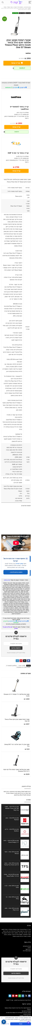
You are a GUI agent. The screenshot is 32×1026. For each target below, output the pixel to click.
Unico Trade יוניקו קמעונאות (23, 667)
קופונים (29, 1011)
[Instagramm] (23, 995)
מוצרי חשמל (10, 7)
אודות (29, 947)
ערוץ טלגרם (12, 621)
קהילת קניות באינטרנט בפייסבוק (22, 1000)
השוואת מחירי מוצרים (18, 7)
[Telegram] (10, 995)
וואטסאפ (8, 87)
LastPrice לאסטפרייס (11, 665)
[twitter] (26, 995)
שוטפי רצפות (21, 13)
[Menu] (30, 2)
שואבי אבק (28, 13)
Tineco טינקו (15, 13)
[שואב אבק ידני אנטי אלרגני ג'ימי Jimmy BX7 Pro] (16, 735)
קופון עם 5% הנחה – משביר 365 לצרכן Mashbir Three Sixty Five (12, 808)
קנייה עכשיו (16, 63)
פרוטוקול (28, 1008)
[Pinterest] (13, 995)
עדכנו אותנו (7, 580)
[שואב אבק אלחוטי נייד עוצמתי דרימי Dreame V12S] (16, 685)
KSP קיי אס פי (22, 665)
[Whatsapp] (19, 995)
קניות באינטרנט (27, 7)
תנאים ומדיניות (27, 950)
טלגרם (15, 87)
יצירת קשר (28, 949)
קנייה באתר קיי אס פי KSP (18, 153)
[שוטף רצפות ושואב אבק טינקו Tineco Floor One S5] (16, 710)
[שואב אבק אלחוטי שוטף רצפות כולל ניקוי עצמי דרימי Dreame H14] (16, 760)
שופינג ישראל (27, 1012)
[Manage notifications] (28, 1022)
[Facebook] (29, 995)
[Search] (3, 2)
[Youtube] (16, 995)
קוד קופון (28, 1015)
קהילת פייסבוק (22, 621)
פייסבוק (22, 87)
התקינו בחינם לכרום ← (15, 572)
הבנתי (20, 1024)
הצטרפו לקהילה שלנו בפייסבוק (22, 795)
